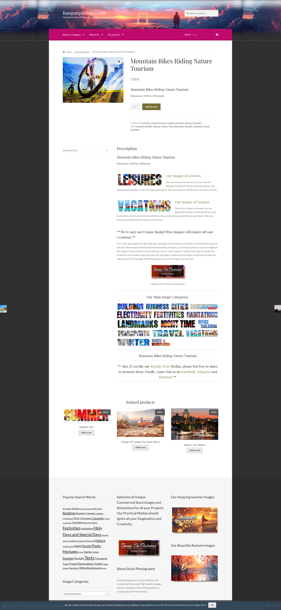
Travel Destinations (81, 563)
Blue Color (97, 509)
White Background (90, 568)
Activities (145, 123)
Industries (66, 541)
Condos (107, 519)
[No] (277, 605)
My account (114, 34)
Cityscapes (85, 518)
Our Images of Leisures (183, 175)
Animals (76, 508)
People (86, 546)
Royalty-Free (172, 186)
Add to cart (151, 106)
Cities (75, 518)
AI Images (67, 508)
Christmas (67, 518)
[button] (119, 61)
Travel (206, 126)
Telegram (204, 371)
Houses (105, 535)
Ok (212, 605)
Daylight (148, 126)
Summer (188, 126)
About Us (94, 34)
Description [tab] (70, 150)
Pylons (80, 552)
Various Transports (193, 123)
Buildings (69, 513)
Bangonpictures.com (84, 13)
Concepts (139, 126)
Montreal (90, 541)
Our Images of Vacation (192, 202)
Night (77, 546)
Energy (95, 523)
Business (80, 513)
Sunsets (79, 558)
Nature (164, 126)
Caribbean (99, 514)
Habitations (87, 528)
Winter (104, 568)
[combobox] (86, 594)
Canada (90, 513)
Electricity (87, 523)
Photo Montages (176, 126)
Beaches (90, 509)
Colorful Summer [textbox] (85, 593)
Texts (89, 557)
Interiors (74, 541)
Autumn (83, 509)
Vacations (134, 129)
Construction (67, 523)
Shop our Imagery (71, 34)
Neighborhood (68, 546)
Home (69, 52)
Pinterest (165, 377)
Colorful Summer (82, 52)
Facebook (188, 371)
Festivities (71, 528)
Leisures (157, 126)
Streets (96, 552)
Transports (198, 126)
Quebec (88, 551)
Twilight (98, 563)
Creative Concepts (175, 123)
